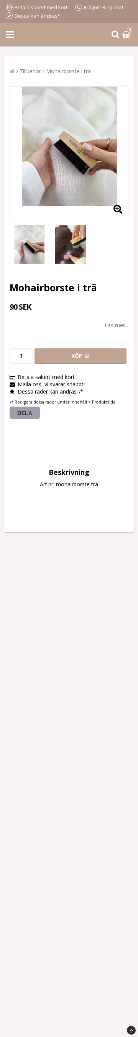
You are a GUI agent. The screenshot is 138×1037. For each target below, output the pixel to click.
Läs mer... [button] (116, 325)
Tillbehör (30, 71)
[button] (127, 35)
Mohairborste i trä (68, 71)
